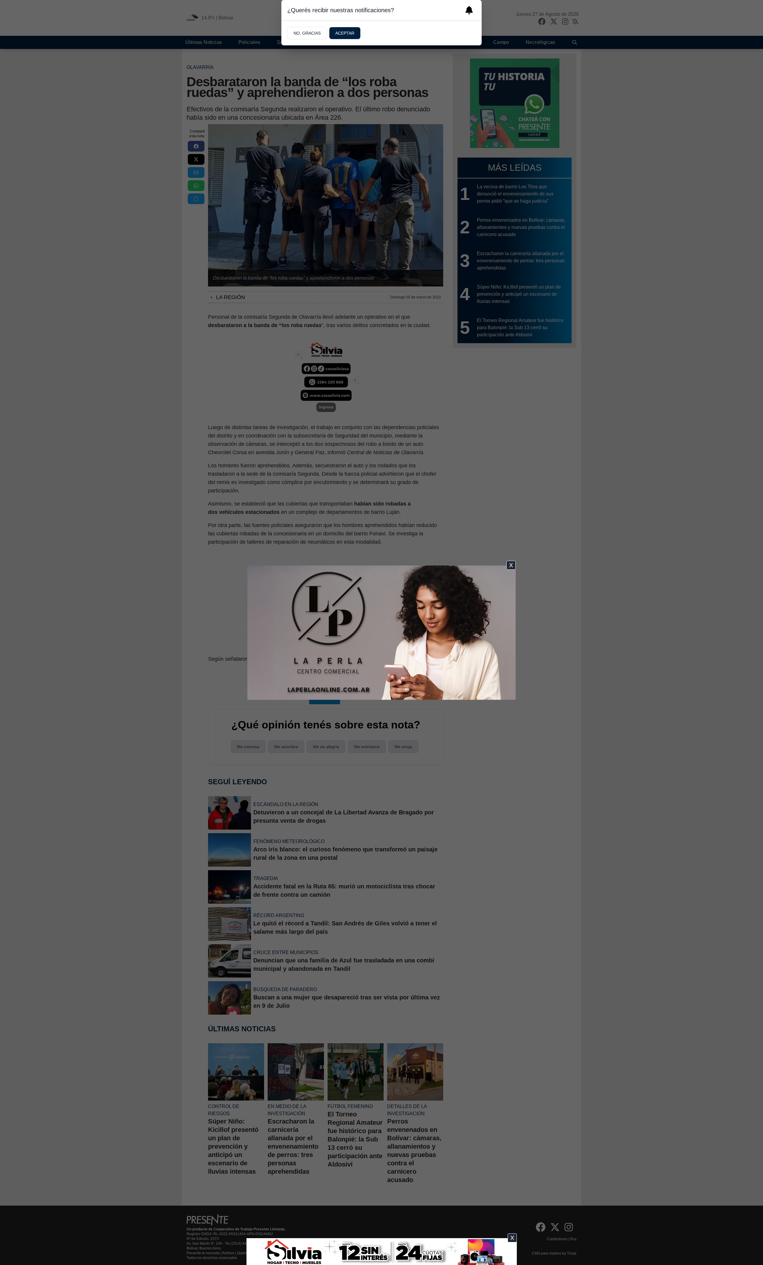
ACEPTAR (344, 33)
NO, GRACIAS (307, 33)
